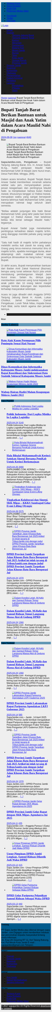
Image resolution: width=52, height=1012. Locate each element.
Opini (14, 90)
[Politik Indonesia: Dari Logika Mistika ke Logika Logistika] (28, 409)
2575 (21, 511)
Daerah (10, 33)
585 (20, 715)
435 (20, 823)
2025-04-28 (12, 511)
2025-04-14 (12, 715)
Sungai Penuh (19, 60)
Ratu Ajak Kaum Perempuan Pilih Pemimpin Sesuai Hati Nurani (21, 342)
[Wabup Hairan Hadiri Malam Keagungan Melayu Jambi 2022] (26, 384)
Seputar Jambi (14, 65)
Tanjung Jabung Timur (23, 38)
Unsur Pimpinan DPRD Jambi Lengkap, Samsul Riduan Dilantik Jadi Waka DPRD (26, 856)
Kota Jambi (17, 58)
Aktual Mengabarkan (17, 980)
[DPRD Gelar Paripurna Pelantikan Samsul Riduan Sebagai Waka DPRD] (28, 890)
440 (20, 904)
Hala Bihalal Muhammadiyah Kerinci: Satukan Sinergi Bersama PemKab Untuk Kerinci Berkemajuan (29, 458)
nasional (21, 137)
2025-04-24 (12, 422)
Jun (15, 137)
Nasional (11, 68)
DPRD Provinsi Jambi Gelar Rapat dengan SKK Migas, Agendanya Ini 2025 (27, 814)
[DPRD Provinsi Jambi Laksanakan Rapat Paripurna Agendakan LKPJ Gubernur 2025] (28, 698)
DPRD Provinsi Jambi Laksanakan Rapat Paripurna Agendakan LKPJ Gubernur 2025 (27, 706)
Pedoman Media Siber (18, 11)
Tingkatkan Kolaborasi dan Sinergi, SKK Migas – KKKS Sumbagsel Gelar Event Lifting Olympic (29, 502)
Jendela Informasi (15, 982)
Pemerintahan (14, 75)
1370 (21, 578)
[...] (21, 438)
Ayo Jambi (12, 977)
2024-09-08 (6, 137)
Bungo (15, 53)
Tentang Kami (13, 3)
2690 (21, 467)
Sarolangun (18, 45)
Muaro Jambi (18, 50)
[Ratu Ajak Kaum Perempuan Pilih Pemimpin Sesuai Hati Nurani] (26, 332)
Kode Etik (11, 8)
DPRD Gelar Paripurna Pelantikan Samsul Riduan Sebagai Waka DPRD (28, 897)
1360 (21, 622)
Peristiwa (11, 80)
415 (20, 865)
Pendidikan (17, 85)
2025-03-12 (12, 865)
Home (10, 30)
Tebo (14, 55)
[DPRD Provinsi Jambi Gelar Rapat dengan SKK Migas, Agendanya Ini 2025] (28, 806)
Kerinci (15, 40)
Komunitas (12, 70)
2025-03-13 (12, 904)
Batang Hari (18, 48)
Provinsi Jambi (19, 63)
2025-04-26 (12, 467)
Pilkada (16, 88)
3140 (21, 422)
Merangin (16, 43)
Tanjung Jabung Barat (23, 35)
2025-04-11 (12, 823)
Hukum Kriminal (14, 78)
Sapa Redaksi (14, 6)
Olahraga (11, 73)
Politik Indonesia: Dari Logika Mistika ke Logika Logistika (29, 416)
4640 (28, 137)
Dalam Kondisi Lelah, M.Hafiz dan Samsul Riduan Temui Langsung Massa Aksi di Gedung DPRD (27, 613)
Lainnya (11, 83)
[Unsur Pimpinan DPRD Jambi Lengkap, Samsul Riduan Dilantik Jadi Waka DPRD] (28, 848)
